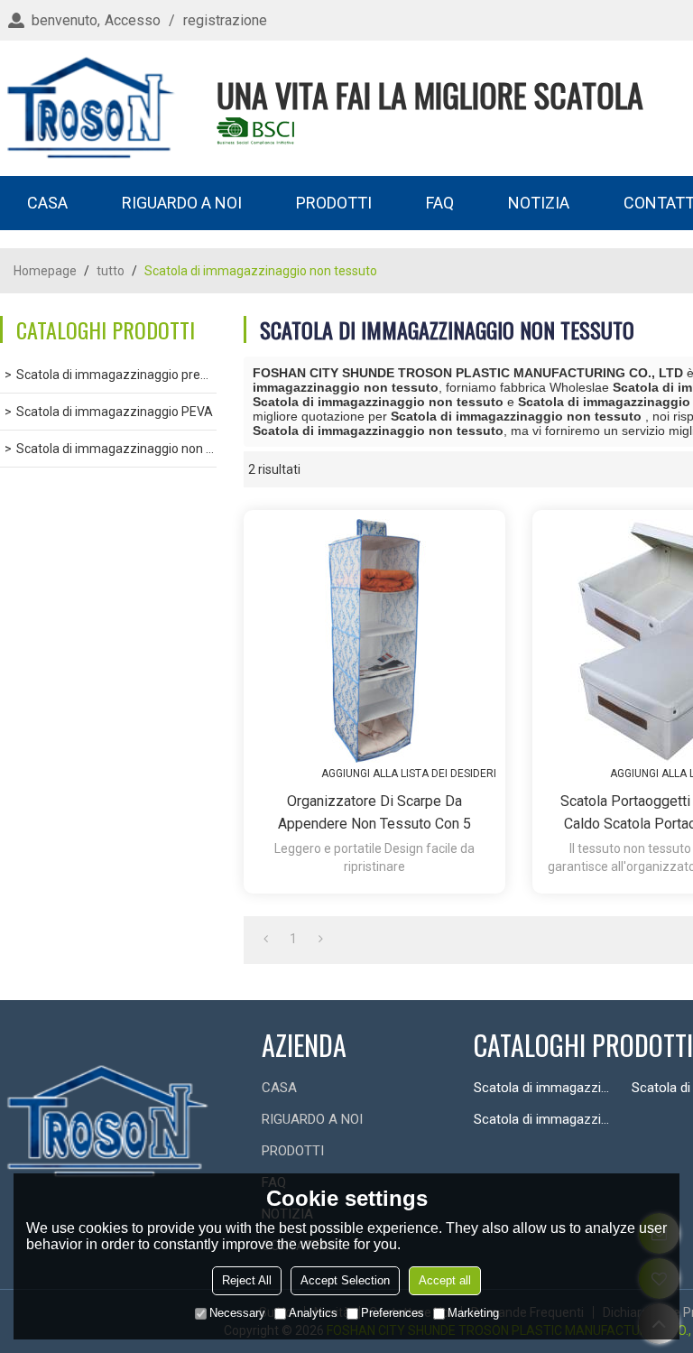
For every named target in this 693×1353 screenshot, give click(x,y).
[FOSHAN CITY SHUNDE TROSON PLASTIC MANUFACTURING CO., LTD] (90, 108)
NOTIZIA (538, 202)
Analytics (313, 1313)
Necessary (237, 1313)
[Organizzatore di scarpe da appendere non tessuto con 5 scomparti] (374, 641)
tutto (111, 271)
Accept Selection (345, 1280)
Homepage (45, 271)
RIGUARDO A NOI (182, 202)
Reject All (247, 1280)
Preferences (392, 1313)
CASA (47, 202)
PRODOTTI (334, 202)
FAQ (440, 202)
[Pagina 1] (265, 938)
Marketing (473, 1313)
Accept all (445, 1280)
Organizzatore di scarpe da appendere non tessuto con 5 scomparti (374, 813)
